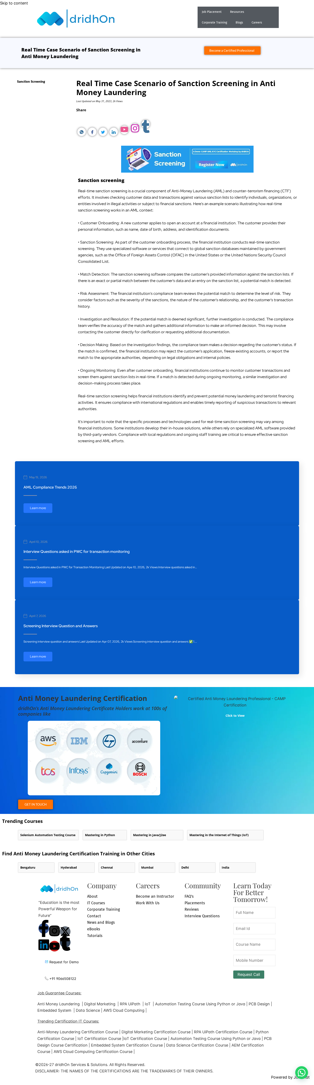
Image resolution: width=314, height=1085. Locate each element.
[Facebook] (92, 132)
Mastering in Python (100, 835)
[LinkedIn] (113, 132)
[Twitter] (103, 132)
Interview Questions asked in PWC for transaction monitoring (76, 551)
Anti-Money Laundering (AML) (198, 190)
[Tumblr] (145, 124)
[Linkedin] (43, 945)
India (225, 867)
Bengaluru (27, 867)
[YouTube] (124, 130)
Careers (257, 22)
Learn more (38, 508)
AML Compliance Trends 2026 (50, 487)
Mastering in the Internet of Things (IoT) (219, 835)
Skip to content (14, 3)
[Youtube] (54, 946)
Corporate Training (214, 22)
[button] (301, 1072)
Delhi (185, 867)
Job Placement (212, 12)
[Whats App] (81, 132)
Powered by (290, 1077)
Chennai (107, 867)
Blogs (239, 22)
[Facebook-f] (43, 928)
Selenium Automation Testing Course (47, 835)
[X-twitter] (65, 931)
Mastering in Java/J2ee (149, 835)
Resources (237, 12)
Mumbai (147, 867)
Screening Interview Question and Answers (60, 625)
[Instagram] (135, 127)
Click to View (235, 716)
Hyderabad (69, 867)
